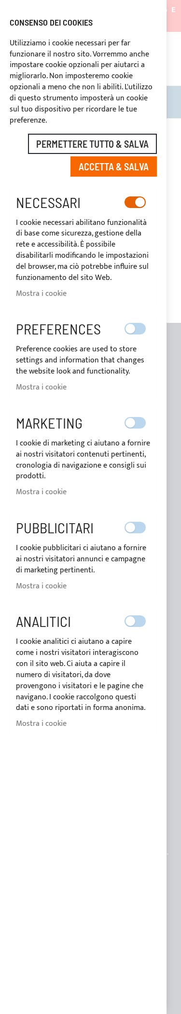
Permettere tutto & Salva (92, 144)
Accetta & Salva (114, 166)
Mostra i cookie (41, 293)
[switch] (135, 202)
